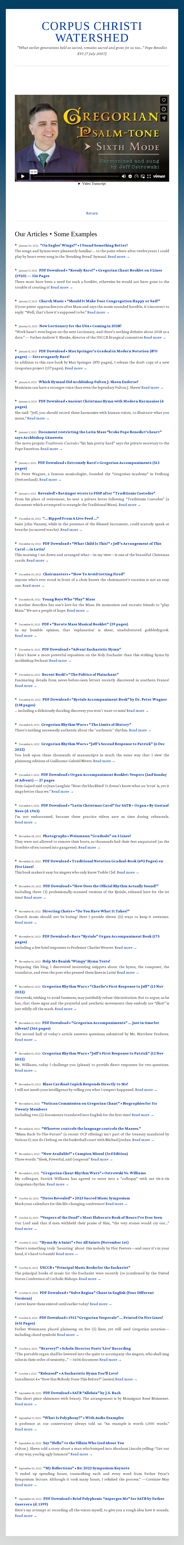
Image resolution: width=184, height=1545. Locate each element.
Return (92, 213)
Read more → (119, 256)
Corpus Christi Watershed (92, 32)
